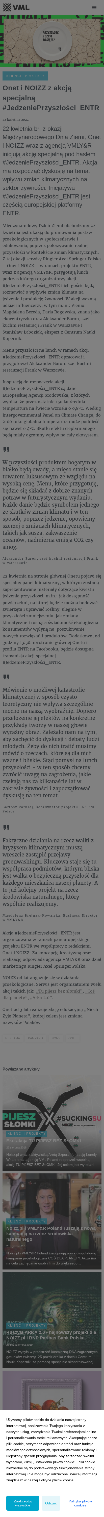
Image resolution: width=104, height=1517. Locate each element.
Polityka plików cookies (80, 1503)
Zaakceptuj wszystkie (23, 1503)
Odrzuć (51, 1503)
